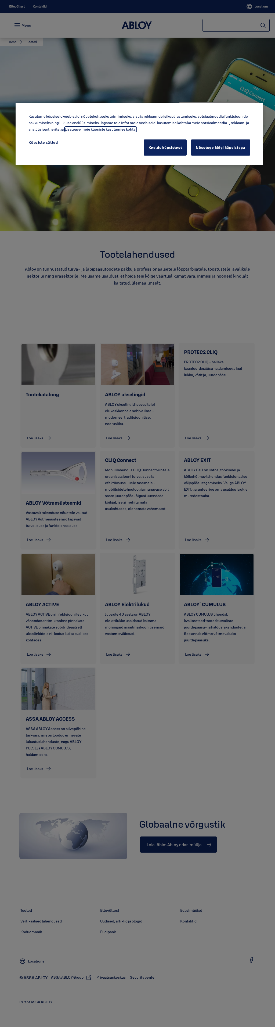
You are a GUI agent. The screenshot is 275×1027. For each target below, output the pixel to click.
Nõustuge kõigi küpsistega (220, 147)
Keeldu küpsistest (165, 147)
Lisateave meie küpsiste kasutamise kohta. (100, 129)
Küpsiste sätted (43, 142)
